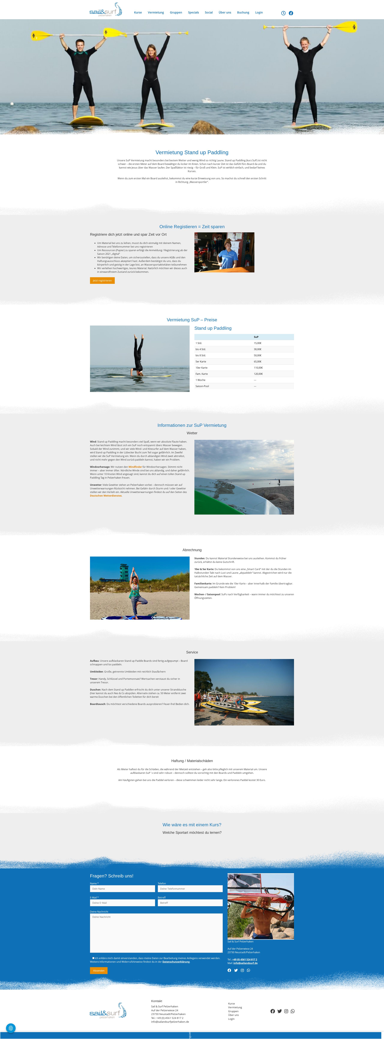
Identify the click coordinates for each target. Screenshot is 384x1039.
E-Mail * (94, 897)
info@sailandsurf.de (245, 963)
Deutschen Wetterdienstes (106, 495)
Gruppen (176, 12)
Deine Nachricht (99, 911)
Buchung (243, 12)
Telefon (162, 883)
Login (259, 12)
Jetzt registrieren (102, 280)
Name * (94, 883)
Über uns (225, 12)
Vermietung (156, 12)
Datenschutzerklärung (176, 961)
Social (209, 12)
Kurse (138, 12)
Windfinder (135, 466)
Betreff (162, 897)
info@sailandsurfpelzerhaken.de (170, 1021)
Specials (193, 12)
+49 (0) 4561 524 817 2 (244, 959)
